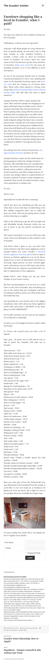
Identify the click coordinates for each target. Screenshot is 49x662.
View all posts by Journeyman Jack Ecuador (18, 620)
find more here (22, 65)
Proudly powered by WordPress (14, 659)
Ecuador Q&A (22, 630)
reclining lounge (15, 106)
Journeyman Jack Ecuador (30, 628)
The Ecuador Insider (16, 5)
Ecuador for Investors (10, 630)
